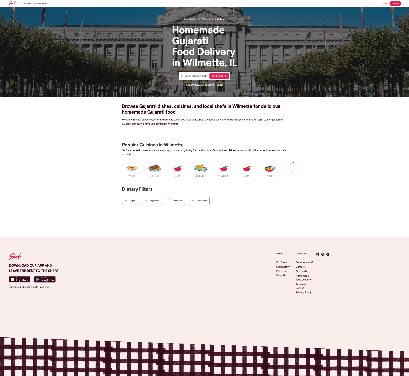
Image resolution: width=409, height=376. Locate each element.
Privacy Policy (303, 292)
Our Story (27, 3)
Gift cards (301, 271)
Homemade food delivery (303, 277)
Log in (220, 85)
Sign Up (395, 3)
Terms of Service (301, 286)
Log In (384, 3)
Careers (300, 266)
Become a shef (40, 3)
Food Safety (283, 266)
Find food (217, 76)
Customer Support (281, 273)
